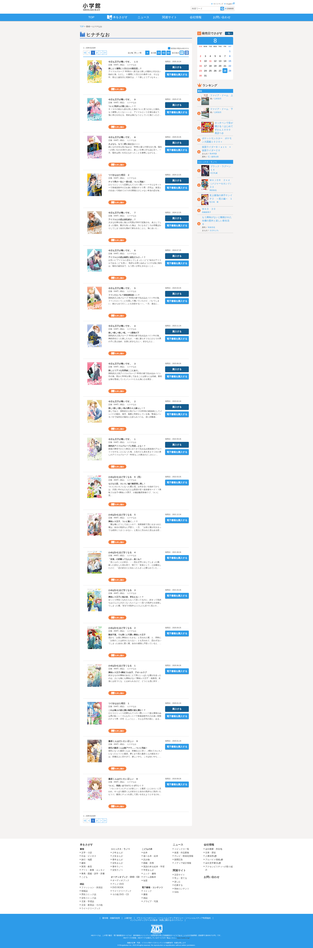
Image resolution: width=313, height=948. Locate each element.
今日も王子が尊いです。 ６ (122, 250)
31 (205, 75)
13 (220, 61)
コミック (147, 891)
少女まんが (117, 856)
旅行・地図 (86, 859)
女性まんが (117, 863)
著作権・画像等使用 (111, 918)
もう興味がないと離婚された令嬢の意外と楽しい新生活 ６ (217, 220)
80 (168, 52)
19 (215, 66)
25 (210, 70)
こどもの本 (147, 849)
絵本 (145, 852)
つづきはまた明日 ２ (119, 175)
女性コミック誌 (88, 898)
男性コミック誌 (88, 894)
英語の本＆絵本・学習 (153, 866)
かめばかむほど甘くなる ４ (122, 552)
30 (200, 75)
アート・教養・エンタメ (93, 870)
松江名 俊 (213, 202)
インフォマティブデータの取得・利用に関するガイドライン (156, 920)
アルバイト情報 (212, 859)
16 (200, 66)
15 (230, 61)
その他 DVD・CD (120, 894)
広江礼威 (213, 173)
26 (215, 70)
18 (210, 66)
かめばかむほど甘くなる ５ (122, 514)
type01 (187, 53)
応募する (178, 885)
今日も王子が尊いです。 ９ (122, 99)
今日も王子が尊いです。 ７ (122, 212)
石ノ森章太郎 (213, 157)
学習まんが (149, 870)
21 (225, 66)
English (229, 4)
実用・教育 (86, 866)
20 (158, 52)
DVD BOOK (118, 887)
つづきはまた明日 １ (119, 703)
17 (205, 66)
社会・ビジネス (88, 856)
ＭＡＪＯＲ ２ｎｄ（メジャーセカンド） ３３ (222, 183)
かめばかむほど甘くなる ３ (122, 590)
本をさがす (86, 844)
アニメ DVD (118, 884)
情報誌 (84, 891)
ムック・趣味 (149, 873)
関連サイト (179, 870)
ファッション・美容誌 (92, 887)
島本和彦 (213, 154)
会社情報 (209, 844)
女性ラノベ (117, 870)
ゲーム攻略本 (149, 877)
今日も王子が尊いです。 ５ (122, 288)
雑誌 (82, 884)
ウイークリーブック (90, 908)
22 (230, 66)
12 (215, 61)
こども (84, 877)
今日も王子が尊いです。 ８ (122, 137)
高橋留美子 (206, 212)
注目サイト (179, 874)
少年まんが (117, 852)
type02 (182, 53)
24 (205, 70)
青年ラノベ (117, 866)
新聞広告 (178, 859)
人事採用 (209, 856)
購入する (177, 67)
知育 (145, 880)
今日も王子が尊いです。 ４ (122, 326)
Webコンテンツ (181, 888)
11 (210, 61)
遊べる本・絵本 (150, 856)
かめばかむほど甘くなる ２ (122, 628)
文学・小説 (86, 852)
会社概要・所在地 (213, 849)
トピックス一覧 (181, 849)
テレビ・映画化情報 (183, 856)
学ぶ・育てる (180, 878)
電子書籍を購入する (177, 74)
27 (220, 70)
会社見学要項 (211, 863)
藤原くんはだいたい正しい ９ (123, 741)
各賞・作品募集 (181, 852)
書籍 (82, 849)
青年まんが (117, 859)
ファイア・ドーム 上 (221, 95)
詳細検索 (230, 8)
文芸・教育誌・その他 (92, 905)
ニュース (178, 844)
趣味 (83, 863)
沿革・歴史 (210, 852)
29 (230, 70)
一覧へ (229, 33)
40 (163, 52)
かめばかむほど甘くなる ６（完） (125, 477)
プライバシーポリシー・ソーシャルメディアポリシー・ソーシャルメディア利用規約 (173, 918)
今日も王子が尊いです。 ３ (122, 363)
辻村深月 (217, 99)
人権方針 (128, 918)
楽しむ (177, 881)
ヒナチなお (131, 65)
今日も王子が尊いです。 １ (122, 439)
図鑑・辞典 (148, 863)
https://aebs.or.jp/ (183, 938)
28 (225, 70)
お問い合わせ (211, 877)
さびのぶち (214, 230)
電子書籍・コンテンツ (152, 887)
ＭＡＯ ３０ (209, 209)
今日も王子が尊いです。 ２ (122, 401)
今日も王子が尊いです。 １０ (123, 62)
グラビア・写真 (150, 901)
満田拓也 (213, 190)
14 (225, 61)
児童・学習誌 (87, 901)
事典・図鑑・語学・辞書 (93, 873)
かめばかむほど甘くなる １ (122, 665)
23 (200, 70)
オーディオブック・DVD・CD (125, 877)
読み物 (146, 859)
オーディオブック (120, 880)
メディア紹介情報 (182, 863)
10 (205, 61)
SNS (176, 892)
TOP (82, 26)
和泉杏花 (211, 227)
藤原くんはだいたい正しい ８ (123, 779)
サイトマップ (218, 4)
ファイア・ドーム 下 (221, 109)
